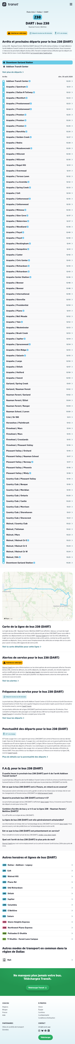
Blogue (4, 1010)
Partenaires (7, 1023)
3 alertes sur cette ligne (18, 33)
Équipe (40, 1010)
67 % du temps (62, 33)
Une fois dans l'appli (32, 672)
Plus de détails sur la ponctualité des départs (24, 757)
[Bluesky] (42, 1031)
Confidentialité (43, 1015)
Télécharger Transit (36, 987)
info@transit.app (44, 1027)
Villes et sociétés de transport (13, 1027)
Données (5, 1030)
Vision (40, 1007)
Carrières (41, 1012)
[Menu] (71, 4)
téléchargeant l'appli (45, 793)
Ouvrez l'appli (41, 636)
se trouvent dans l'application (41, 53)
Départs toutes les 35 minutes (42, 33)
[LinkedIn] (49, 1031)
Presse (4, 1012)
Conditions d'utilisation (46, 1018)
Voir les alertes (9, 681)
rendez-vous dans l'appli (47, 835)
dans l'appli (45, 802)
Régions (5, 1007)
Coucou (5, 1003)
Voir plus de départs (12, 72)
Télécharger (45, 1037)
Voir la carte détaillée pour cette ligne (20, 646)
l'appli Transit (26, 706)
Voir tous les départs (12, 718)
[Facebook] (45, 1031)
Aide (3, 1015)
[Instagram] (39, 1031)
